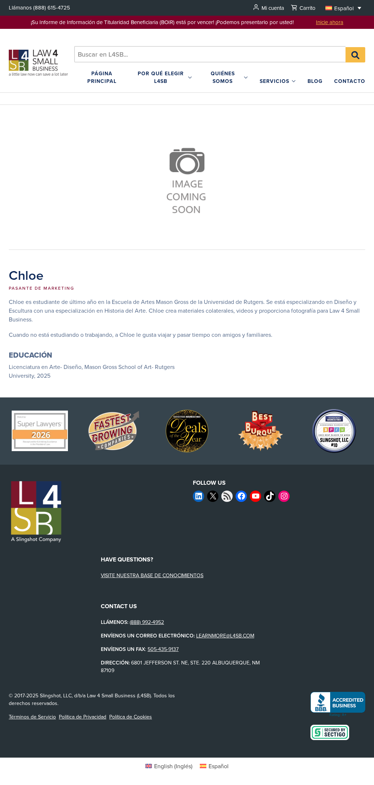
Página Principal (102, 77)
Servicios (274, 81)
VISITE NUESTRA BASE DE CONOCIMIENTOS (152, 575)
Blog (315, 81)
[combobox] (210, 54)
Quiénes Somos (223, 77)
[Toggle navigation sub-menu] (190, 78)
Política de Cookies (130, 716)
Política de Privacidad (82, 716)
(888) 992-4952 (147, 622)
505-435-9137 (163, 649)
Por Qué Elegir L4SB (161, 77)
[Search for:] (210, 54)
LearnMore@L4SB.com (225, 635)
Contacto (349, 81)
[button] (343, 8)
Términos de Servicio (32, 716)
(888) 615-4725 (51, 7)
